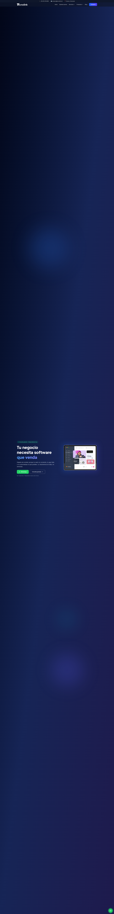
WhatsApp (24, 471)
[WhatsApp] (110, 910)
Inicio (56, 4)
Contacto (93, 4)
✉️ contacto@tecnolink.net (56, 1)
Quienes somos (63, 4)
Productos (79, 4)
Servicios (71, 4)
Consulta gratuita (36, 471)
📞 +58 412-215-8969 (44, 1)
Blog (86, 4)
